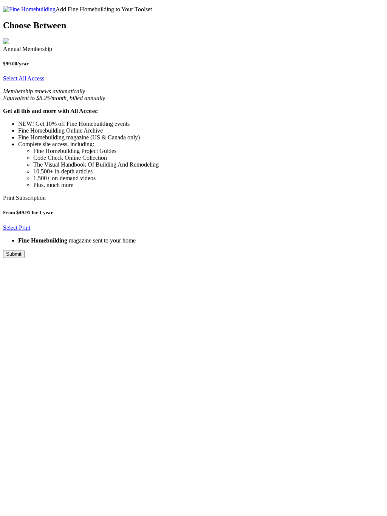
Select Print (16, 227)
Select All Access (23, 78)
